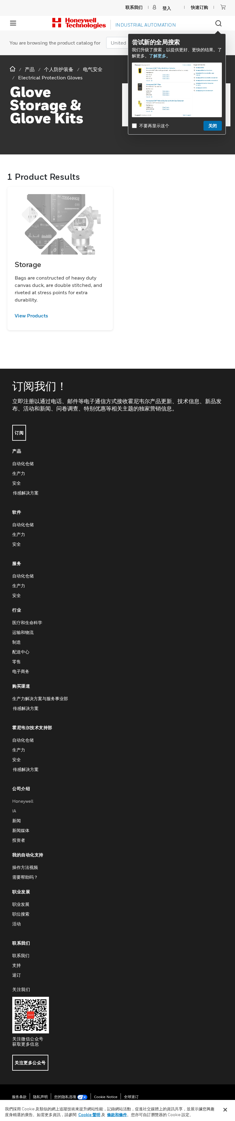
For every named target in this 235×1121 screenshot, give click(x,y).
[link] (60, 315)
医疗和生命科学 (27, 622)
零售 (16, 661)
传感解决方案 (25, 492)
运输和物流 (23, 632)
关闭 (212, 125)
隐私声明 (40, 1096)
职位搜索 (20, 914)
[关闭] (225, 1109)
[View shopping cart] (223, 7)
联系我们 (20, 955)
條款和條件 (117, 1114)
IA (14, 810)
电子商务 (20, 671)
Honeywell (22, 801)
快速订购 (199, 7)
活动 (16, 923)
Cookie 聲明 (89, 1114)
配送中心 (20, 651)
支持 (16, 965)
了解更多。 (159, 55)
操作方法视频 (25, 867)
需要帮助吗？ (25, 877)
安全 (16, 483)
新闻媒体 (20, 830)
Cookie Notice (106, 1096)
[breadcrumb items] (13, 69)
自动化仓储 (23, 463)
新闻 (16, 820)
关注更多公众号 (30, 1062)
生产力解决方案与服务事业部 (40, 698)
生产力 (18, 473)
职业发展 (20, 904)
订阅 (19, 432)
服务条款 (19, 1096)
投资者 (18, 840)
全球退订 (131, 1096)
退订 (16, 975)
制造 (16, 642)
